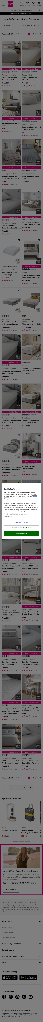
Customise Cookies (21, 522)
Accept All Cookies (21, 533)
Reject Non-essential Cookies (21, 528)
